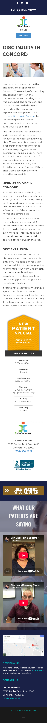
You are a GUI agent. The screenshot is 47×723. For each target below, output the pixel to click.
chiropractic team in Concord (19, 116)
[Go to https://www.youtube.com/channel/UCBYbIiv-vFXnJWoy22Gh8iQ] (27, 3)
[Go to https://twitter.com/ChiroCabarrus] (22, 3)
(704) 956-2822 (23, 10)
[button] (23, 35)
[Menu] (23, 719)
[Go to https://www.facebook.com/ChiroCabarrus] (17, 3)
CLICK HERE (38, 670)
